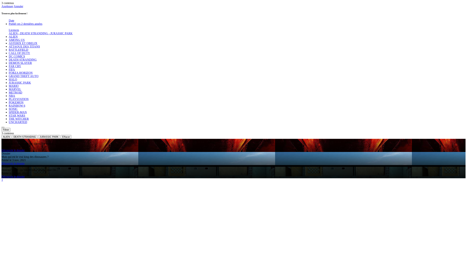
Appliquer (7, 6)
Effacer (66, 137)
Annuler (18, 6)
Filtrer (6, 129)
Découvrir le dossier (13, 150)
